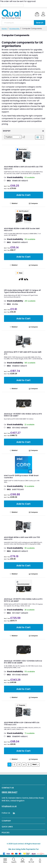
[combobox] (18, 22)
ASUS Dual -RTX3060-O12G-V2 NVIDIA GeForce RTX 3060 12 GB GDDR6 (23, 662)
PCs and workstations (22, 74)
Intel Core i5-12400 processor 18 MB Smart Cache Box (21, 476)
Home (4, 28)
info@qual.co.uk (9, 806)
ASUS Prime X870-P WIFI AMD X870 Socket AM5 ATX (22, 353)
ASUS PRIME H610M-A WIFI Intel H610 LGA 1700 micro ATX (22, 538)
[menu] (5, 859)
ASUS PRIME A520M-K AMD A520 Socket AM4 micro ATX (22, 229)
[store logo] (11, 14)
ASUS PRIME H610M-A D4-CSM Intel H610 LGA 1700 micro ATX (21, 723)
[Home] (22, 858)
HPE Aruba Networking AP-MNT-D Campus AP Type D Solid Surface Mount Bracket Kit (22, 291)
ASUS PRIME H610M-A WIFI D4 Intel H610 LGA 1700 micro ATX (23, 168)
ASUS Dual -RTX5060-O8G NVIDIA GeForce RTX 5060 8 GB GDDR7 (23, 415)
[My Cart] (37, 14)
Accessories (14, 28)
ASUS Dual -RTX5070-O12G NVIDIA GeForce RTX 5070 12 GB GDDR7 (23, 600)
